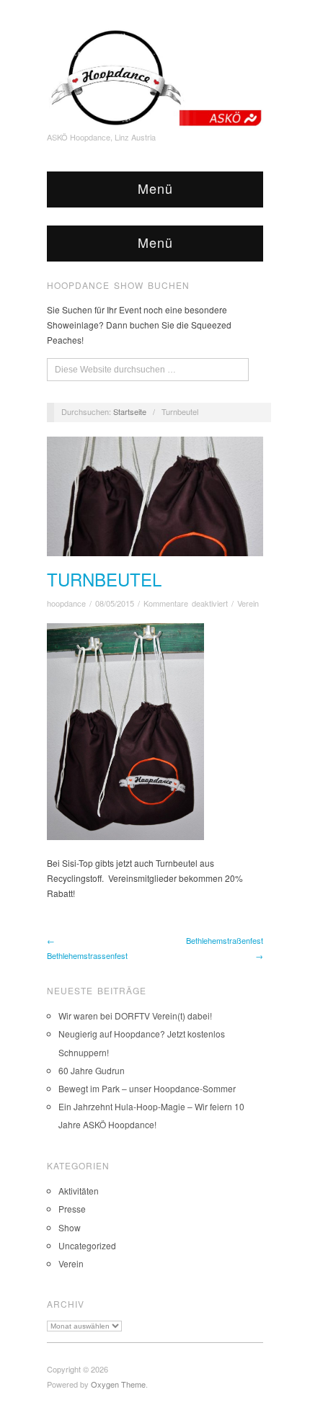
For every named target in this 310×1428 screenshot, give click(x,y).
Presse (72, 1208)
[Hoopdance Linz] (155, 74)
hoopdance (66, 603)
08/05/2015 (114, 603)
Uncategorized (87, 1245)
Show (69, 1227)
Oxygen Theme (118, 1384)
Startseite (129, 411)
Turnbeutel (104, 579)
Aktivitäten (78, 1190)
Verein (248, 603)
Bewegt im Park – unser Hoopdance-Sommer (147, 1088)
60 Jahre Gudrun (91, 1070)
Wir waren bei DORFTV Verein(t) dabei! (135, 1015)
